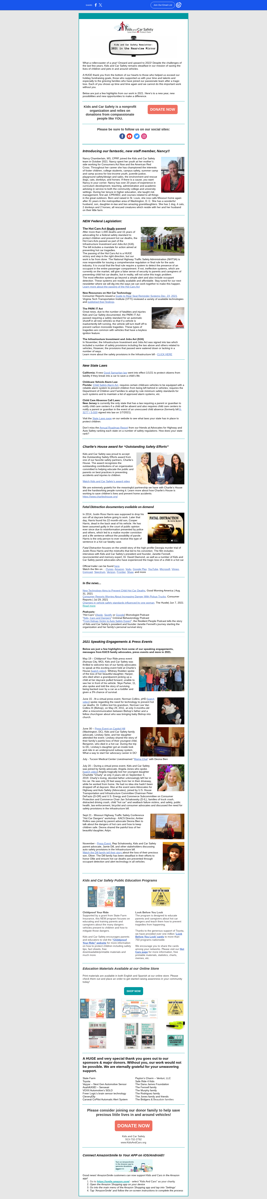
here (117, 566)
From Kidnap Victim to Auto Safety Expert (107, 621)
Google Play (140, 569)
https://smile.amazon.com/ (113, 1181)
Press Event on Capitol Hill (110, 728)
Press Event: (104, 843)
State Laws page (102, 418)
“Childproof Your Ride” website (105, 941)
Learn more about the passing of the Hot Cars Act (111, 286)
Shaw (130, 572)
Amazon (119, 569)
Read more (89, 605)
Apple (99, 614)
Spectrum (99, 572)
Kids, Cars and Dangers (97, 617)
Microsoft (165, 569)
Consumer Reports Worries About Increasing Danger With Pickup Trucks (124, 596)
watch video (98, 670)
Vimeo (175, 569)
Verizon (111, 572)
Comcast (88, 572)
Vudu (128, 569)
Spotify (108, 614)
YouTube (153, 569)
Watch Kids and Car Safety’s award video (106, 481)
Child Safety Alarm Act (105, 385)
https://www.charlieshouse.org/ (100, 496)
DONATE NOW (162, 109)
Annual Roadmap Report (114, 427)
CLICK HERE (164, 354)
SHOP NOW (134, 991)
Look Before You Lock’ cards (158, 935)
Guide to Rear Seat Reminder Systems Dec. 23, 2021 (146, 295)
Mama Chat (140, 759)
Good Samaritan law (115, 372)
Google (120, 614)
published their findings (101, 301)
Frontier (121, 572)
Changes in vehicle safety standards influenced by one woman (118, 602)
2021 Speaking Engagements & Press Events (117, 641)
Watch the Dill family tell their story (103, 852)
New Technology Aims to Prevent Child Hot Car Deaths (114, 590)
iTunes (109, 569)
